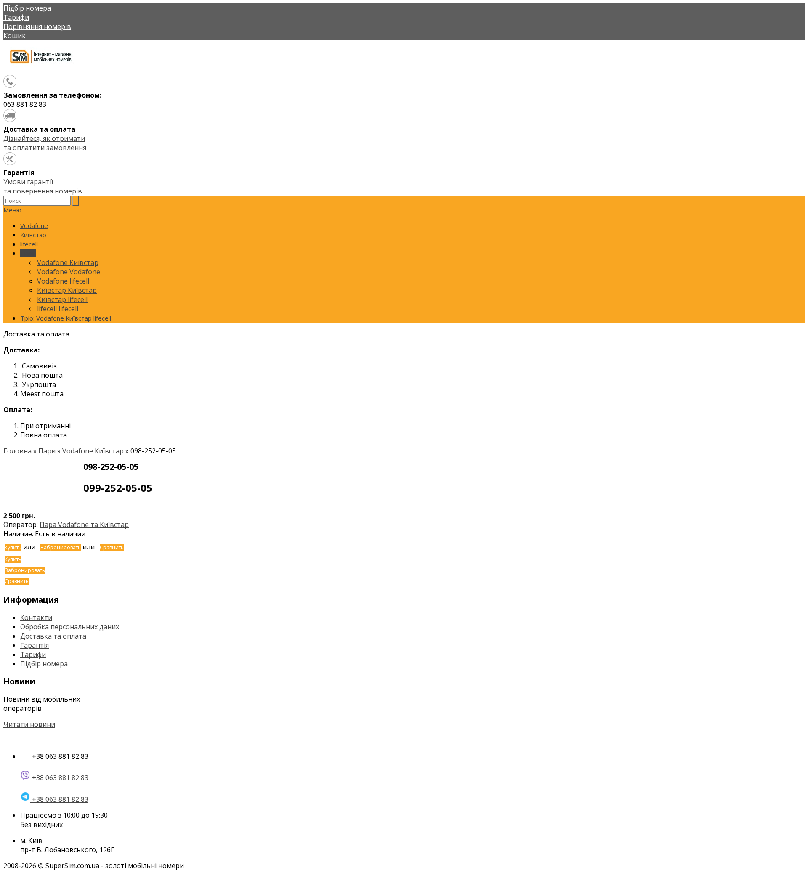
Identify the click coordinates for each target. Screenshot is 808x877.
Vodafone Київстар (93, 451)
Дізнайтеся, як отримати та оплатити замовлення (44, 143)
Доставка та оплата (53, 636)
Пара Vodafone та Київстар (84, 524)
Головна (17, 451)
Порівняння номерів (37, 26)
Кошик (14, 35)
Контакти (36, 617)
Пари (47, 451)
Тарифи (16, 17)
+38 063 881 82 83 (59, 777)
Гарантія (34, 645)
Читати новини (29, 724)
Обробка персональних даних (69, 626)
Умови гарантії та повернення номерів (42, 186)
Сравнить (112, 547)
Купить (13, 547)
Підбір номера (27, 8)
